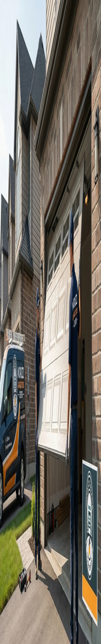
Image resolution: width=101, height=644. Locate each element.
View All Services (31, 275)
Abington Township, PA (13, 519)
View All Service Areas (12, 522)
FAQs (38, 275)
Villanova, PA (10, 514)
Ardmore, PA (9, 496)
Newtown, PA (10, 503)
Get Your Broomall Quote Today (15, 275)
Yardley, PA (9, 505)
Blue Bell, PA (10, 507)
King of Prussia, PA (11, 492)
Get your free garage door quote (11, 44)
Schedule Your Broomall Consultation (15, 479)
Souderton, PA (10, 517)
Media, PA (9, 498)
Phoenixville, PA (10, 510)
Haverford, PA (10, 512)
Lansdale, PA (9, 508)
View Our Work (26, 44)
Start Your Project (6, 359)
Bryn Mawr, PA (10, 494)
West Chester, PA (10, 499)
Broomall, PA (9, 515)
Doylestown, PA (10, 501)
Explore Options (36, 479)
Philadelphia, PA (10, 490)
